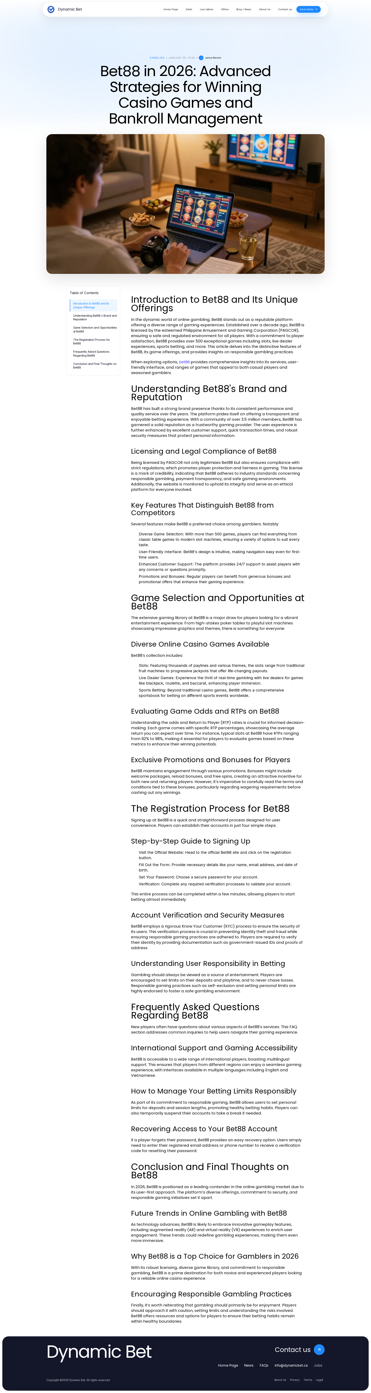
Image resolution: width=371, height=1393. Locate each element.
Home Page (228, 1365)
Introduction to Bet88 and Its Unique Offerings (91, 305)
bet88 (184, 362)
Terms (308, 1380)
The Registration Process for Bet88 (91, 341)
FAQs (264, 1365)
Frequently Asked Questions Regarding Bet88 (91, 353)
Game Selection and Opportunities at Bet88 (95, 329)
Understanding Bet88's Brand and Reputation (95, 317)
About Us (280, 1380)
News (249, 1365)
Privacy (295, 1380)
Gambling (157, 57)
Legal (319, 1380)
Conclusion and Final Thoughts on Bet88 (95, 365)
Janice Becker (213, 57)
